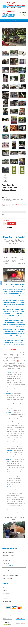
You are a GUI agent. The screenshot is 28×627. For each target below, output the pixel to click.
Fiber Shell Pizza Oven (7, 560)
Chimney (3, 214)
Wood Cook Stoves (6, 581)
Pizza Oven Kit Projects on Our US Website (10, 575)
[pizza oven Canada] (5, 78)
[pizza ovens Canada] (14, 78)
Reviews (0, 283)
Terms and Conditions (7, 601)
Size (3, 210)
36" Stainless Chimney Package (10, 215)
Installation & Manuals (7, 572)
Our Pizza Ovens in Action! (7, 578)
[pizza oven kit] (5, 153)
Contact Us (5, 590)
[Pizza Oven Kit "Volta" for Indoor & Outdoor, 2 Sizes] (14, 24)
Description (5, 232)
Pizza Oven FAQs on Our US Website (9, 570)
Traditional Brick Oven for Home (8, 555)
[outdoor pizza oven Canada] (22, 78)
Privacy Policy (5, 598)
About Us (4, 587)
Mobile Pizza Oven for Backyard (8, 552)
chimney (19, 360)
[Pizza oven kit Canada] (22, 53)
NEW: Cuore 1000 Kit (6, 563)
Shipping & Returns (6, 593)
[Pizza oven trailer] (5, 128)
